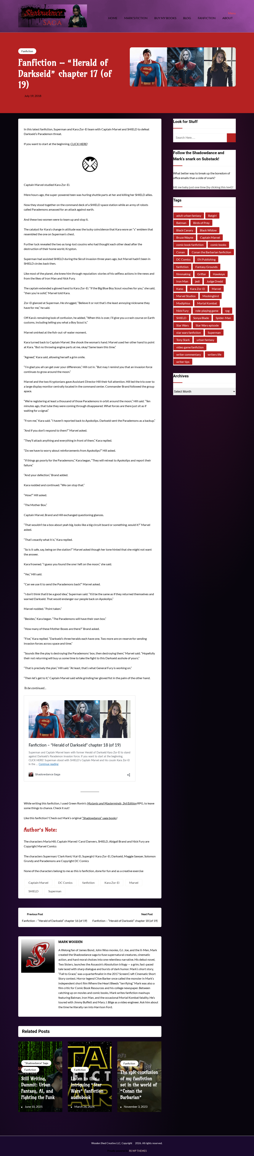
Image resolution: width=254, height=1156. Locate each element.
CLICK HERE (78, 144)
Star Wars (182, 325)
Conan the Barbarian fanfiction (211, 252)
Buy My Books (165, 18)
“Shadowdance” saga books (99, 818)
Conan (180, 252)
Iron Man (182, 281)
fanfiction (88, 882)
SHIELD (33, 891)
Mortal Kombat (207, 303)
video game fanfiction (190, 347)
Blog (187, 18)
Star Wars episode (207, 325)
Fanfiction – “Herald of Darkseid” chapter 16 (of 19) (54, 920)
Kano (179, 288)
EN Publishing (206, 259)
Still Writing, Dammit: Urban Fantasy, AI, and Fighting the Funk (37, 1088)
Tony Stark (183, 340)
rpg (227, 310)
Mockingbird (210, 296)
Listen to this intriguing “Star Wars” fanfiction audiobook (87, 1088)
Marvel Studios (186, 296)
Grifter (201, 274)
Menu (232, 13)
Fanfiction (207, 18)
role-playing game (206, 310)
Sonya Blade (201, 318)
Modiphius (183, 303)
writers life (214, 354)
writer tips (182, 361)
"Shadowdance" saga (36, 1063)
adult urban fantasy (188, 215)
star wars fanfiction (188, 332)
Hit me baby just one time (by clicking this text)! (203, 187)
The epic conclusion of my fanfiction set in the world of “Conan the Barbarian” (139, 1084)
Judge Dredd (215, 281)
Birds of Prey (201, 223)
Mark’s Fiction (135, 18)
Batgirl (212, 215)
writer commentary (188, 354)
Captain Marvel (38, 882)
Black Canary (184, 230)
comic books (218, 244)
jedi (197, 281)
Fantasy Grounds (206, 267)
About (227, 18)
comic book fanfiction (190, 244)
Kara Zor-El (112, 882)
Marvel (133, 882)
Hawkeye (219, 274)
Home (112, 18)
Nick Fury (182, 310)
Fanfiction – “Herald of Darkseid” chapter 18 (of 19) (125, 920)
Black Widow (208, 230)
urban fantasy (205, 340)
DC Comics (65, 882)
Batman (181, 223)
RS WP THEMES (138, 1150)
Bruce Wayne (184, 237)
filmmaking (183, 274)
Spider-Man (223, 318)
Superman (54, 891)
